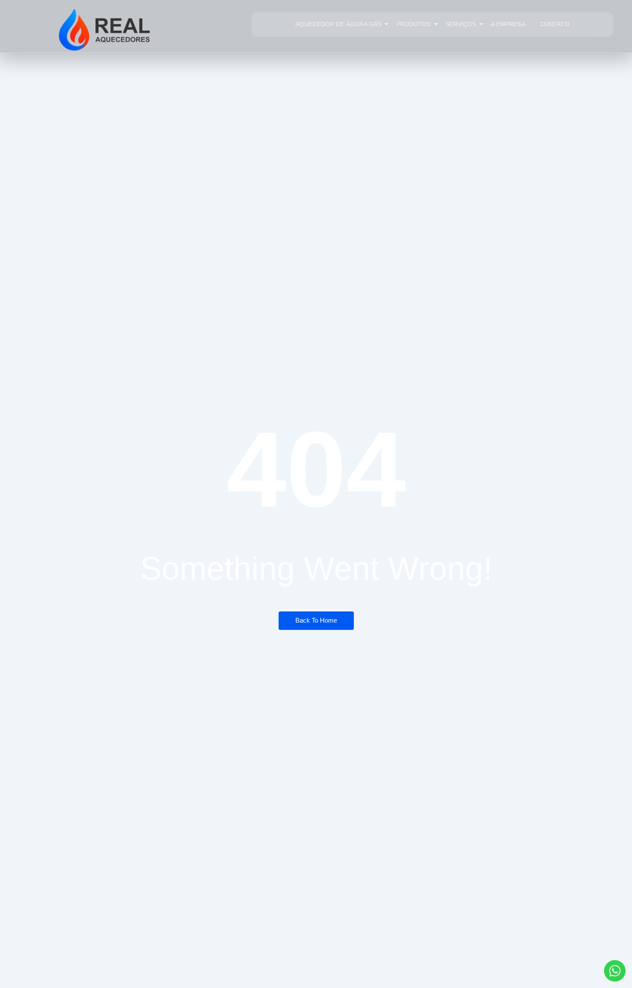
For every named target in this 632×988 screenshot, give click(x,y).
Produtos (413, 24)
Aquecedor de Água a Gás (338, 24)
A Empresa (508, 24)
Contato (554, 24)
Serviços (460, 24)
